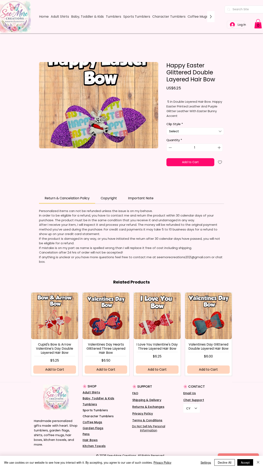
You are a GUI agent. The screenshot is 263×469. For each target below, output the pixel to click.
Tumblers (90, 404)
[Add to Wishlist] (220, 162)
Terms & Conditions (147, 420)
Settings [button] (206, 462)
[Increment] (219, 147)
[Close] (258, 462)
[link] (258, 23)
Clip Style (174, 124)
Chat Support (193, 400)
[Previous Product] (37, 334)
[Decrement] (170, 147)
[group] (131, 334)
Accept (245, 462)
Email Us (189, 393)
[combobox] (195, 131)
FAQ (135, 393)
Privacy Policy (142, 413)
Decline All (224, 462)
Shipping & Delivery (146, 400)
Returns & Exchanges (148, 407)
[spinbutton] (195, 147)
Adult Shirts (91, 392)
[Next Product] (225, 334)
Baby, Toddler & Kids (98, 398)
